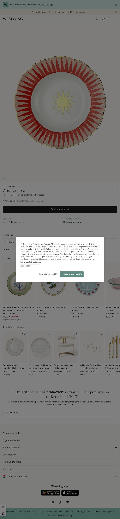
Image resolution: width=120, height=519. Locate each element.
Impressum (25, 266)
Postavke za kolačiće (48, 274)
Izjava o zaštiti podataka (30, 262)
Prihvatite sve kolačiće (72, 274)
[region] (60, 259)
